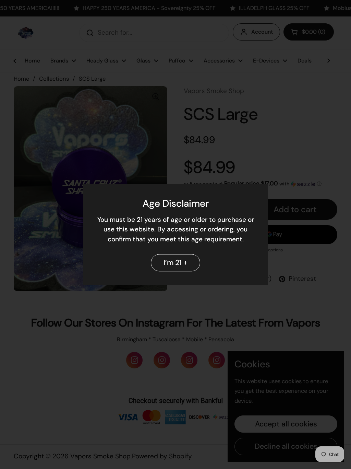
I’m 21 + (175, 262)
